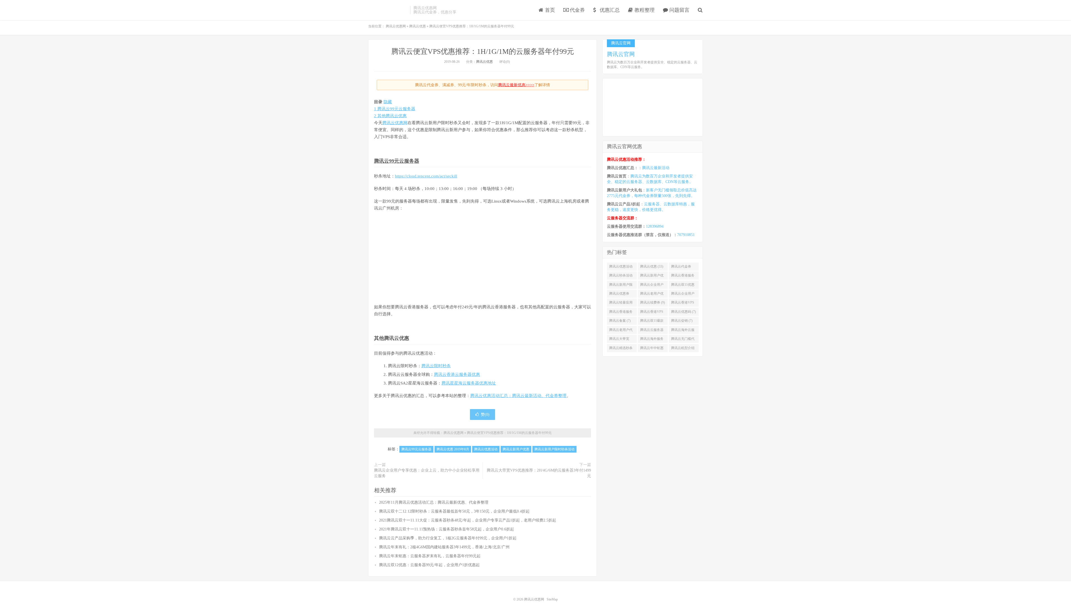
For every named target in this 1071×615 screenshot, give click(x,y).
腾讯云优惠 (484, 62)
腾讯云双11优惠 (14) (682, 286)
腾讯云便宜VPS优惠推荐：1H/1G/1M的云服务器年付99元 (482, 51)
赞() (485, 414)
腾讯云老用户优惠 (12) (652, 295)
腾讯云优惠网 (387, 10)
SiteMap (552, 599)
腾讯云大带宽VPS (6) (619, 340)
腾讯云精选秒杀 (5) (621, 349)
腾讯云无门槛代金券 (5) (682, 340)
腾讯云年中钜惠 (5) (652, 349)
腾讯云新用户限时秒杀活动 (554, 449)
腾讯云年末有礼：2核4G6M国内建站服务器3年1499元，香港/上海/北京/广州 (444, 547)
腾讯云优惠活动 (486, 449)
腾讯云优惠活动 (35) (621, 268)
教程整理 (644, 10)
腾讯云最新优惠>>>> (516, 85)
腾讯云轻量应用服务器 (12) (621, 304)
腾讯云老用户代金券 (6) (621, 331)
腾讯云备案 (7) (620, 321)
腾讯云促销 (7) (682, 321)
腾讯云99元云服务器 (396, 161)
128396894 (655, 226)
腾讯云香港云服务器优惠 (457, 374)
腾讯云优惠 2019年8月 (452, 449)
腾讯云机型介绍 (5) (682, 349)
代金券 (576, 10)
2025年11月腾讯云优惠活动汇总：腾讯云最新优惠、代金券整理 (433, 502)
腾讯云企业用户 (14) (652, 286)
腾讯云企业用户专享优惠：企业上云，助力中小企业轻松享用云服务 (426, 473)
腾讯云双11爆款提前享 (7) (652, 322)
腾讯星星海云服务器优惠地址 (469, 383)
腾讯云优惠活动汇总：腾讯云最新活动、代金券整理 (518, 395)
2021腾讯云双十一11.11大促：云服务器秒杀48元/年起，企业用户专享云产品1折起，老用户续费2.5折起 (467, 520)
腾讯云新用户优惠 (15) (652, 276)
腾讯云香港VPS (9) (682, 304)
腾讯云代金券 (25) (681, 268)
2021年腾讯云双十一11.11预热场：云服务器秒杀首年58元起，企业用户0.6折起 (446, 529)
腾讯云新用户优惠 (516, 449)
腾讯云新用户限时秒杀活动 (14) (621, 286)
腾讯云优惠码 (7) (683, 312)
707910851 (686, 235)
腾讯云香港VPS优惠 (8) (651, 313)
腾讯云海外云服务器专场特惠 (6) (683, 331)
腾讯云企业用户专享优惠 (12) (682, 295)
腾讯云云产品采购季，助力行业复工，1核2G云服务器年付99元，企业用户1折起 (448, 538)
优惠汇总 (609, 10)
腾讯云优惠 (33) (651, 266)
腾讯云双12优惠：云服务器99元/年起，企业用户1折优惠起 (429, 565)
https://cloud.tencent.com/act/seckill (426, 176)
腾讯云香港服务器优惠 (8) (621, 313)
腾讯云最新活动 (655, 168)
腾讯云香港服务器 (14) (682, 276)
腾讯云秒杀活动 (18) (621, 276)
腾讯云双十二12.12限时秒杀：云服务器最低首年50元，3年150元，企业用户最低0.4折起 (454, 511)
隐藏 (387, 102)
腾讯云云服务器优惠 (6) (652, 331)
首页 (549, 10)
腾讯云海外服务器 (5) (652, 340)
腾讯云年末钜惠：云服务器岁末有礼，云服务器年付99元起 (430, 556)
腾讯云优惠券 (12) (619, 295)
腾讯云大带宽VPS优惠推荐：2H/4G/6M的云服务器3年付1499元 (539, 473)
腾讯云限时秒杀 (436, 366)
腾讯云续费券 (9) (652, 302)
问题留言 (678, 10)
